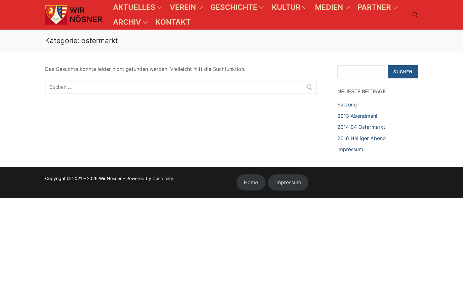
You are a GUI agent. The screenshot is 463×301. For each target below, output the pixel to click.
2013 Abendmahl (357, 116)
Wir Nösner (86, 15)
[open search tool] (415, 15)
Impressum (350, 149)
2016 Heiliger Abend (361, 138)
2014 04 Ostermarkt (361, 127)
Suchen (402, 71)
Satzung (347, 104)
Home (251, 182)
